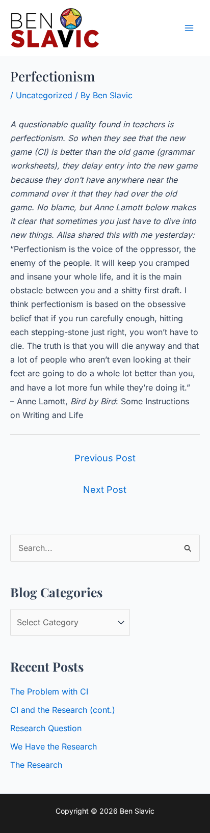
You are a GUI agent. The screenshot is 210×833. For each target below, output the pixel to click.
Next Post (104, 489)
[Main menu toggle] (189, 28)
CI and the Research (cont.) (62, 710)
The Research (36, 765)
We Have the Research (53, 746)
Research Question (46, 728)
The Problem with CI (49, 691)
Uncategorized (44, 95)
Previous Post (105, 458)
